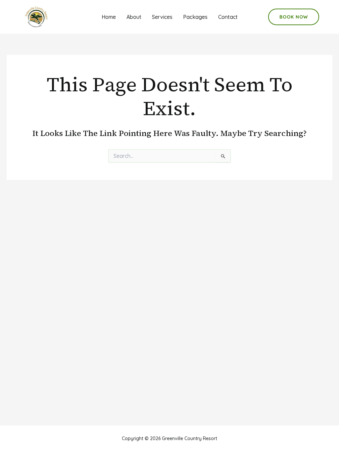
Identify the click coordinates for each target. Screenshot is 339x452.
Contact (228, 17)
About (133, 17)
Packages (195, 17)
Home (109, 17)
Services (162, 17)
